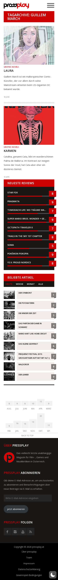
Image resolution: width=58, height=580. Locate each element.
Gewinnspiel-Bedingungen (29, 575)
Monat (31, 284)
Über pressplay (29, 551)
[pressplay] (16, 6)
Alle (40, 284)
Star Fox (12, 192)
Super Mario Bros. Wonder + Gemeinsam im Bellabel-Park (29, 218)
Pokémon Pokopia (17, 253)
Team (29, 557)
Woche (19, 284)
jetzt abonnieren (16, 509)
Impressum (29, 563)
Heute (9, 284)
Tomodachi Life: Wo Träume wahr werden (29, 209)
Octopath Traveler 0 (20, 227)
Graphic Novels (11, 67)
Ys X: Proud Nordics (19, 262)
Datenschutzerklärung (29, 569)
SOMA (10, 244)
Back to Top (27, 435)
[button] (52, 574)
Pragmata (13, 201)
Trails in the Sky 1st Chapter (25, 236)
